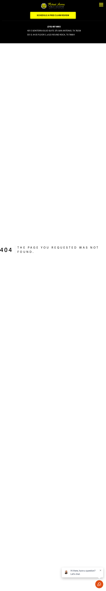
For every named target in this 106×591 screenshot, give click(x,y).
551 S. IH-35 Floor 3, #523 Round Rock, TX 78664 (51, 35)
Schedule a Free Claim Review (53, 15)
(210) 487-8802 (54, 27)
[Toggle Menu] (101, 4)
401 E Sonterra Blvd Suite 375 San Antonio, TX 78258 (54, 31)
